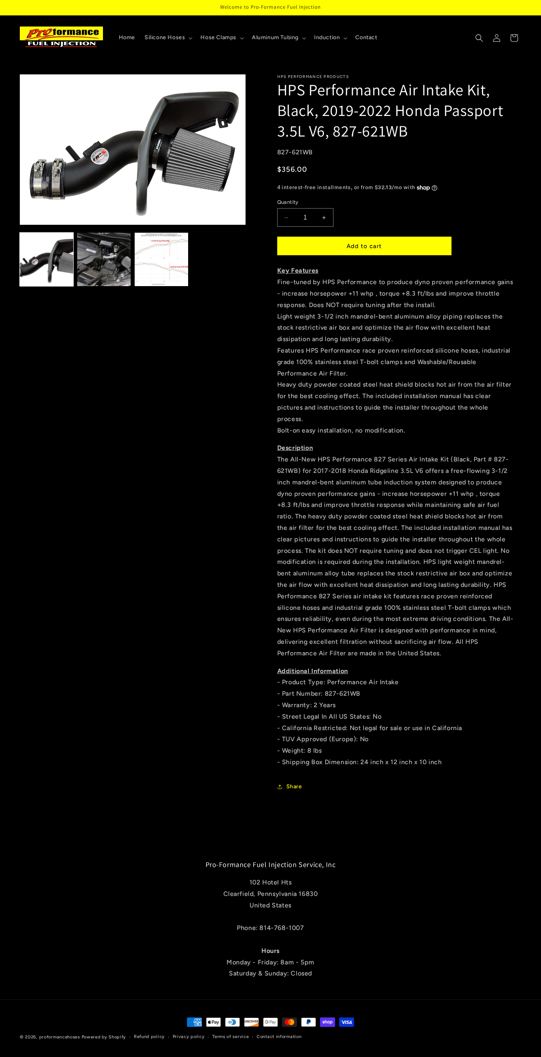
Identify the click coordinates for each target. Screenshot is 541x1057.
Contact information (279, 1036)
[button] (168, 37)
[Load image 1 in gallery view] (46, 259)
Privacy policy (189, 1036)
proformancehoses (59, 1037)
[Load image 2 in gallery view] (104, 259)
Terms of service (230, 1036)
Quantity (288, 202)
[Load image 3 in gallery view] (161, 259)
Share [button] (294, 786)
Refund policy (149, 1036)
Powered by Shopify (104, 1037)
